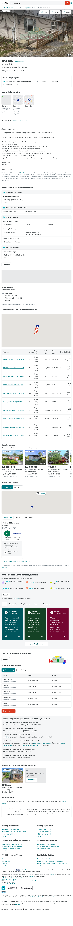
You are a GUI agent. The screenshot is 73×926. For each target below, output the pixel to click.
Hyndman (28, 8)
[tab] (7, 487)
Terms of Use (56, 895)
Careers (34, 895)
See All (6, 595)
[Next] (69, 463)
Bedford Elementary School (42, 743)
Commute (46, 604)
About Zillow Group (15, 895)
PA (22, 8)
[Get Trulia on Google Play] (26, 888)
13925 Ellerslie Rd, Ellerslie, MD (13, 419)
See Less (7, 264)
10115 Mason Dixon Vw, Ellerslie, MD (15, 410)
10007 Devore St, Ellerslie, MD (13, 385)
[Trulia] (3, 888)
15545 (35, 8)
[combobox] (40, 3)
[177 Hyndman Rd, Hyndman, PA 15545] (12, 457)
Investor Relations (47, 895)
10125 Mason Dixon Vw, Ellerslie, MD (15, 435)
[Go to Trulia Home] (5, 3)
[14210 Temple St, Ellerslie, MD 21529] (12, 775)
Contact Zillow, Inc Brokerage (10, 883)
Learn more (4, 567)
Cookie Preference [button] (24, 897)
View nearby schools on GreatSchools (17, 561)
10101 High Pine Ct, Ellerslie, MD (14, 368)
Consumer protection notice (30, 880)
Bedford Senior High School (31, 745)
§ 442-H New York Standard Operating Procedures (14, 877)
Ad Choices (16, 897)
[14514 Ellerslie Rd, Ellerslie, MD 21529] (58, 457)
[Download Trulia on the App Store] (12, 888)
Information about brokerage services (14, 880)
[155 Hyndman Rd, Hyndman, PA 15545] (35, 457)
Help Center (38, 909)
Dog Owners (25, 604)
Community (13, 604)
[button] (67, 3)
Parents (36, 604)
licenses (52, 874)
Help (3, 897)
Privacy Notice (8, 897)
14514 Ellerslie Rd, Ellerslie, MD (13, 359)
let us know (17, 904)
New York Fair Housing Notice (9, 879)
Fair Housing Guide (26, 895)
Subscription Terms (65, 895)
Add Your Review (36, 644)
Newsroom (39, 895)
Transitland (25, 869)
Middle (17, 517)
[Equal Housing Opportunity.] (23, 909)
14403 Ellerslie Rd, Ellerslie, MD (13, 427)
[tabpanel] (36, 693)
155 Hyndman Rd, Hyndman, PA (13, 393)
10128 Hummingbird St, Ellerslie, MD (15, 376)
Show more (7, 711)
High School (28, 517)
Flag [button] (18, 636)
